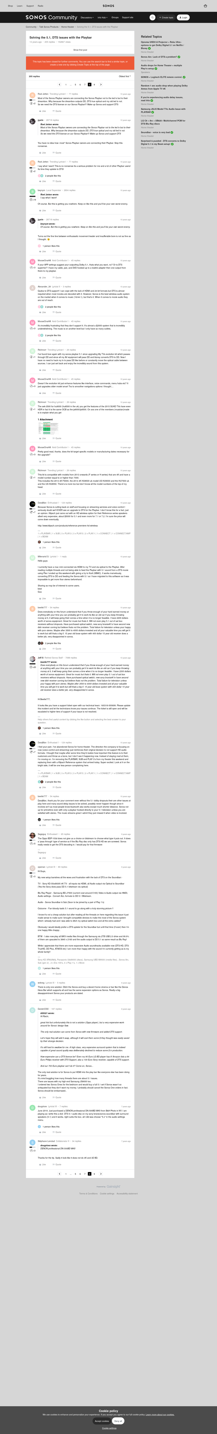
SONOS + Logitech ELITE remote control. (161, 76)
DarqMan (42, 502)
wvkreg (41, 982)
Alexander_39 (44, 286)
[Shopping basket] (205, 6)
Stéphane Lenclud (46, 1141)
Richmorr (42, 349)
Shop (10, 5)
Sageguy (42, 834)
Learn (19, 5)
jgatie (40, 119)
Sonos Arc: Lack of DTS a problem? (159, 56)
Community (31, 26)
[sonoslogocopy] (108, 6)
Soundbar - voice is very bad (155, 132)
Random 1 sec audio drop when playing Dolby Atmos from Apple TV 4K (164, 87)
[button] (166, 17)
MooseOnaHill (44, 260)
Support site (127, 17)
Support (30, 5)
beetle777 (42, 607)
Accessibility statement (127, 1193)
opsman (41, 866)
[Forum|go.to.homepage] (51, 17)
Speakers (145, 72)
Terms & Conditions (88, 1193)
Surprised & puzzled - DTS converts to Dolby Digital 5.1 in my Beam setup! (163, 142)
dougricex (42, 1106)
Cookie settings (107, 1193)
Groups (115, 17)
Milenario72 (43, 556)
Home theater (67, 26)
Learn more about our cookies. (160, 1414)
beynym (41, 190)
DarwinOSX (43, 1008)
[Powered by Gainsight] (108, 1187)
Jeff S (40, 657)
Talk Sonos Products (48, 26)
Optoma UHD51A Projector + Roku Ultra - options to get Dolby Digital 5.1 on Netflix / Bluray (162, 45)
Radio (40, 5)
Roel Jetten (43, 93)
